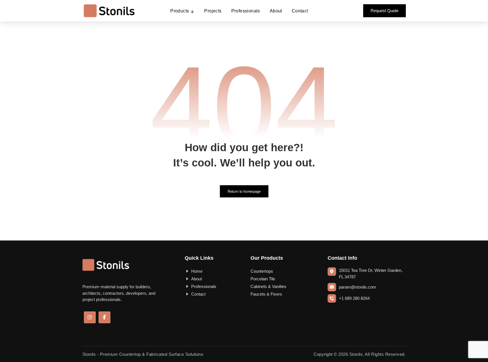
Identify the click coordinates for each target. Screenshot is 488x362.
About (196, 278)
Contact (198, 294)
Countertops (261, 271)
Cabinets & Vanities (268, 286)
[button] (90, 317)
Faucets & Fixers (266, 294)
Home (196, 271)
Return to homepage (244, 191)
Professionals (203, 286)
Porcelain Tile (262, 278)
